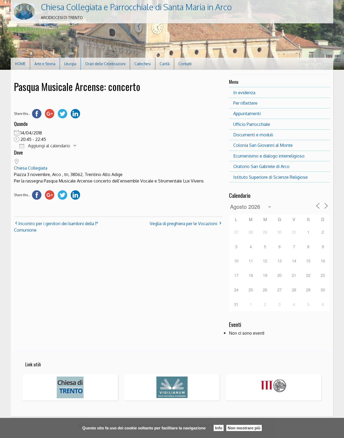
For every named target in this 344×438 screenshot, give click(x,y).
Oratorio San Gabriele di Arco (261, 166)
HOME (20, 63)
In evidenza (244, 92)
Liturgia (70, 63)
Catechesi (142, 63)
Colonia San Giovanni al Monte (263, 145)
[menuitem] (20, 64)
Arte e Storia (44, 63)
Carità (165, 63)
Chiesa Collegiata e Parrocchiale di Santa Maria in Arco (136, 7)
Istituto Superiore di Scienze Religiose (270, 177)
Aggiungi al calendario (48, 146)
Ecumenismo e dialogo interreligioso (268, 156)
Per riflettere (245, 103)
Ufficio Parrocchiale (251, 124)
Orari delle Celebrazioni (105, 63)
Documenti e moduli (253, 134)
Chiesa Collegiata (30, 168)
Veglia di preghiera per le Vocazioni (183, 223)
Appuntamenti (247, 113)
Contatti (185, 63)
